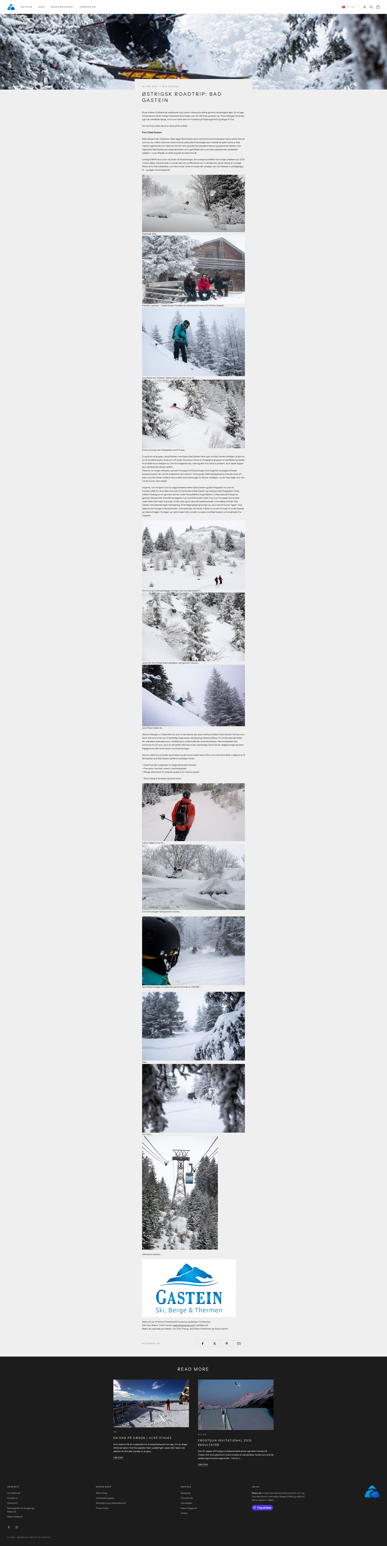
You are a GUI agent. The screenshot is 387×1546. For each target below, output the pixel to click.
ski (115, 1432)
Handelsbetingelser (105, 1498)
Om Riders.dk (13, 1493)
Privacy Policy (102, 1508)
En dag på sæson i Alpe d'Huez (142, 1438)
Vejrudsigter (186, 1503)
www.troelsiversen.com (184, 1325)
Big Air (202, 1434)
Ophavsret (12, 1503)
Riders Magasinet (62, 7)
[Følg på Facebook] (8, 1527)
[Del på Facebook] (202, 1343)
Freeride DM (88, 7)
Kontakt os (12, 1498)
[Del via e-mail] (239, 1343)
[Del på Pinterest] (227, 1343)
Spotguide (185, 1493)
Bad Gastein (171, 86)
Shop (41, 7)
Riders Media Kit (15, 1516)
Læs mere (118, 1457)
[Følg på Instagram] (16, 1527)
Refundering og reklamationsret (111, 1503)
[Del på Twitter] (215, 1343)
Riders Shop (101, 1493)
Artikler (26, 7)
